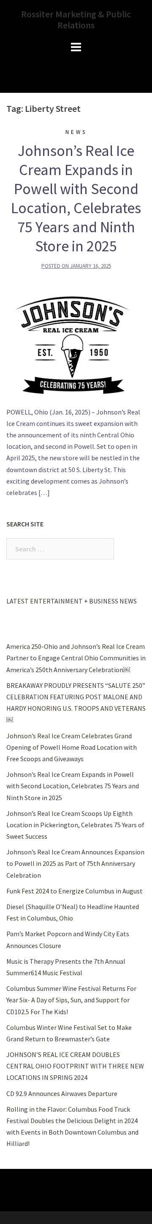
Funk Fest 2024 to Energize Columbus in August (74, 891)
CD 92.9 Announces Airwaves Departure (61, 1093)
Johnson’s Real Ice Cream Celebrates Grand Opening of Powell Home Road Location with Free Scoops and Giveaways (71, 747)
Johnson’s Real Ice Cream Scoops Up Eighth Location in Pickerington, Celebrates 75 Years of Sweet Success (75, 824)
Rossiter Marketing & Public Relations (76, 19)
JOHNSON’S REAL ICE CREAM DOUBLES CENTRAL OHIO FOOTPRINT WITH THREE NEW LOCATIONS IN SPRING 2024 (75, 1066)
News (76, 132)
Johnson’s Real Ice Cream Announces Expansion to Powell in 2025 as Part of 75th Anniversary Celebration (75, 863)
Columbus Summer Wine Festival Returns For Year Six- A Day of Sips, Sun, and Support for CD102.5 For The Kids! (71, 999)
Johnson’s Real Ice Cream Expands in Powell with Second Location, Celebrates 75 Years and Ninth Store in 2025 (76, 198)
